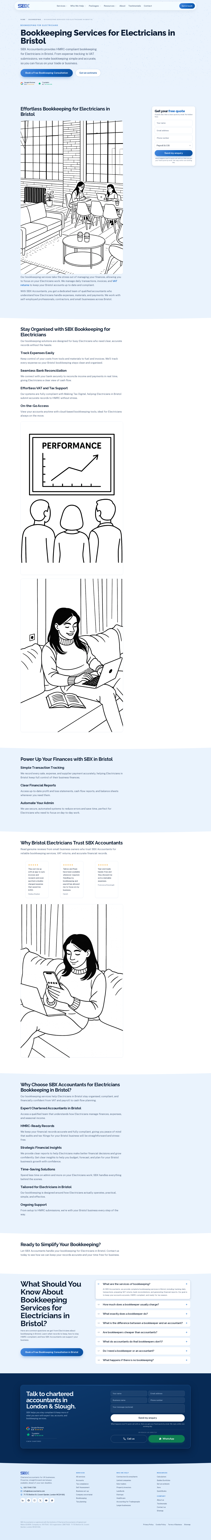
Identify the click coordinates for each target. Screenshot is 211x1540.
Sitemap (160, 1511)
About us (160, 1500)
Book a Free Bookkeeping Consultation (46, 72)
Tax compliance (82, 1484)
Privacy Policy (148, 1524)
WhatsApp (168, 1438)
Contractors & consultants (126, 1477)
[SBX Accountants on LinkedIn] (23, 1500)
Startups (119, 1495)
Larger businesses (123, 1505)
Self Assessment (83, 1487)
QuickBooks (161, 1491)
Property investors (123, 1487)
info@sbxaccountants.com (34, 1491)
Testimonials (134, 6)
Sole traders (121, 1484)
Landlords (120, 1491)
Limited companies (123, 1480)
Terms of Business (175, 1524)
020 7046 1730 (30, 1488)
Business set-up (82, 1491)
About (122, 6)
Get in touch (187, 6)
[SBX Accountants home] (23, 6)
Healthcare (120, 1498)
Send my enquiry (147, 1417)
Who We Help (77, 6)
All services (80, 1477)
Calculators (161, 1477)
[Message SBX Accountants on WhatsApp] (52, 1500)
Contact (148, 6)
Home (23, 19)
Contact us (161, 1507)
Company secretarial (84, 1495)
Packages (94, 6)
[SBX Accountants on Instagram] (34, 1500)
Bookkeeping (35, 19)
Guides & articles (163, 1480)
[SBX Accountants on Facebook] (28, 1500)
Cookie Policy (161, 1524)
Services (61, 6)
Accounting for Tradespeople (128, 1502)
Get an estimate (88, 72)
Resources (109, 6)
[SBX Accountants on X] (40, 1500)
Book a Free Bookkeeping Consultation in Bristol (51, 1352)
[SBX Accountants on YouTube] (46, 1500)
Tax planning (81, 1502)
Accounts (80, 1480)
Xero (159, 1487)
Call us (131, 1438)
